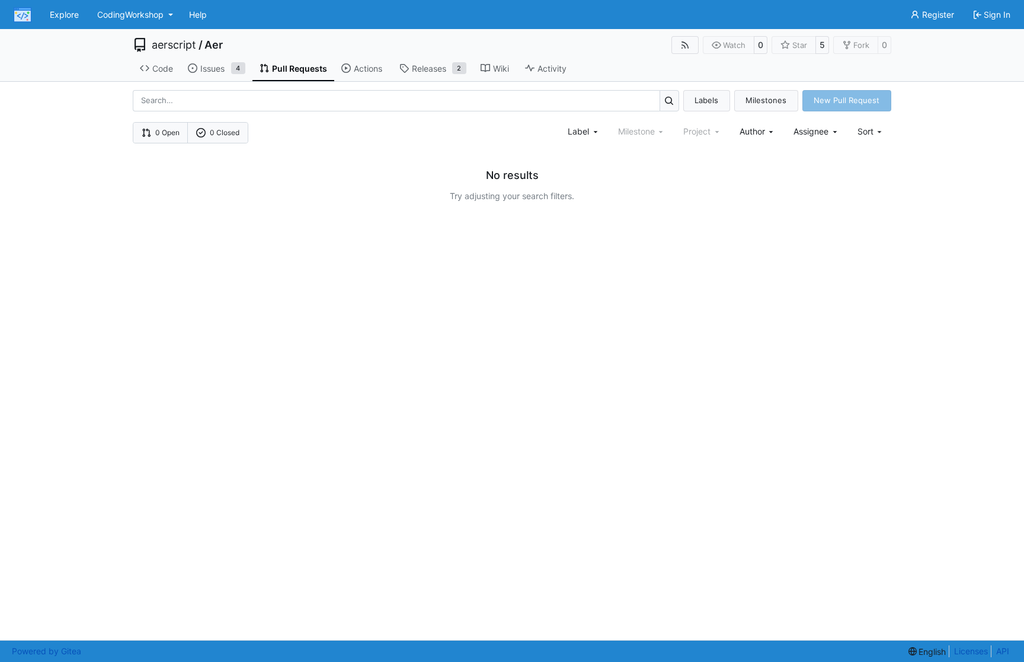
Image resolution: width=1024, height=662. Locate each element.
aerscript (174, 45)
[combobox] (583, 131)
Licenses (971, 651)
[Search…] (669, 100)
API (1002, 651)
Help (198, 14)
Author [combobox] (752, 131)
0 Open (167, 132)
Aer (213, 45)
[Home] (22, 14)
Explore (64, 14)
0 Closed (224, 132)
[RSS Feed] (685, 45)
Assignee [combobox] (810, 131)
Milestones (765, 100)
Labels (706, 100)
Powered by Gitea (46, 651)
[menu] (871, 131)
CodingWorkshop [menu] (130, 14)
